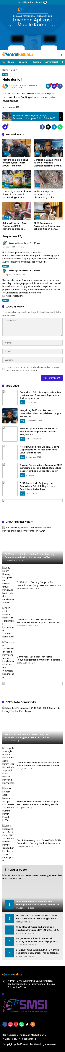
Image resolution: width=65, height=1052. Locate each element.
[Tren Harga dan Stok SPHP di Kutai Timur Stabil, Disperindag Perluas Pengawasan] (16, 179)
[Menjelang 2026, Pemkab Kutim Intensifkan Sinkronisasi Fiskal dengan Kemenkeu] (48, 148)
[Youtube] (16, 1024)
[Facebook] (42, 127)
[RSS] (32, 1024)
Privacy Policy (9, 1038)
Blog (5, 74)
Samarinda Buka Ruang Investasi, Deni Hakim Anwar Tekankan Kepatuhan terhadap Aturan (15, 162)
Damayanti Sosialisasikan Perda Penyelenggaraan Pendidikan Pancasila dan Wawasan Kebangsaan (38, 658)
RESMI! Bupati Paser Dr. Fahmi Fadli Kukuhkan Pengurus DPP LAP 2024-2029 (37, 929)
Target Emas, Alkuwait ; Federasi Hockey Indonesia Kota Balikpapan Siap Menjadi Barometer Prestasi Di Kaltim (38, 940)
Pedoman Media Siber (32, 1034)
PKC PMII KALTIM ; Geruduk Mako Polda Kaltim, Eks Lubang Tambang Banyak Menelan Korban (37, 917)
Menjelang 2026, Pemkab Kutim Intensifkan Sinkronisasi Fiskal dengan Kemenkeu (48, 162)
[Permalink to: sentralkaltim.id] (5, 86)
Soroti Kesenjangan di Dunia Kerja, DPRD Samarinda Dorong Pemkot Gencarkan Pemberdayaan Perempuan (39, 842)
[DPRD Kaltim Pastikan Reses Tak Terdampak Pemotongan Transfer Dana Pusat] (8, 622)
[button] (61, 54)
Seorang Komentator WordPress (24, 243)
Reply (5, 266)
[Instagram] (10, 1024)
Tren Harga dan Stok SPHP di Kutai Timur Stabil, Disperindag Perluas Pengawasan (16, 194)
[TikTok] (27, 1024)
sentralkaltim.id (16, 85)
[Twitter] (48, 127)
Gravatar (41, 261)
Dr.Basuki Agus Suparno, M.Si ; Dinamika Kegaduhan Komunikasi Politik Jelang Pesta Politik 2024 (37, 951)
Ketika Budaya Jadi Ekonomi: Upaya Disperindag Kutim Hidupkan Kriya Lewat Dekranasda (45, 194)
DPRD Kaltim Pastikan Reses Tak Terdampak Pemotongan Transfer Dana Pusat (39, 621)
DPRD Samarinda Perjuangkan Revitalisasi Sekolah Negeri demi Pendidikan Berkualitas (47, 226)
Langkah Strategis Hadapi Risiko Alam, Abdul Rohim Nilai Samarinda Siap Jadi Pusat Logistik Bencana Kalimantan (38, 764)
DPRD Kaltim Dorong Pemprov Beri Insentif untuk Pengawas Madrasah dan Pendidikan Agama (39, 584)
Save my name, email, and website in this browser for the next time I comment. (32, 369)
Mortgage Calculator (13, 295)
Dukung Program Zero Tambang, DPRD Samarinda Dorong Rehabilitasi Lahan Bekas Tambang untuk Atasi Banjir (16, 226)
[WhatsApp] (60, 127)
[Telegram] (54, 127)
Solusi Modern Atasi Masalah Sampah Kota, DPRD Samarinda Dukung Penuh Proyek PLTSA (37, 803)
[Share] (60, 86)
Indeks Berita (28, 1038)
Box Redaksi (9, 1034)
